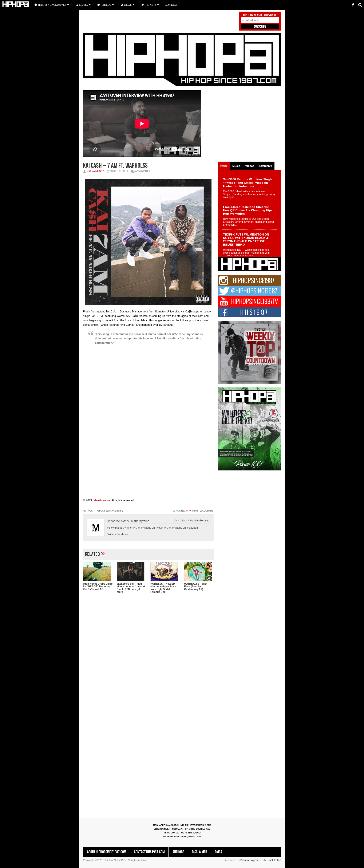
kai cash (106, 510)
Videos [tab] (249, 165)
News (128, 4)
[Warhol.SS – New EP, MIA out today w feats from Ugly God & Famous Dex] (165, 571)
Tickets (150, 4)
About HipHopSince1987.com (106, 852)
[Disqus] (148, 651)
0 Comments (142, 171)
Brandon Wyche (249, 860)
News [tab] (223, 165)
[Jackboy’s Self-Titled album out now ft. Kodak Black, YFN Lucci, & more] (131, 571)
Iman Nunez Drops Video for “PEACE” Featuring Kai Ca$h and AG (97, 586)
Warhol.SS (117, 510)
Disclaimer (199, 852)
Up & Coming (206, 510)
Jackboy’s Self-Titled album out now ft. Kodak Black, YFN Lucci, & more (131, 587)
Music (195, 510)
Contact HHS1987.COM (149, 852)
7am (99, 510)
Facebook (122, 534)
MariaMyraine (95, 171)
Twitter (110, 534)
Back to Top (274, 860)
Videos (106, 4)
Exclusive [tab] (265, 165)
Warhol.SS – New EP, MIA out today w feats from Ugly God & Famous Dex (163, 587)
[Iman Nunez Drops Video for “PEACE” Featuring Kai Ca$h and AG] (97, 571)
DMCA (218, 852)
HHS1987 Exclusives (52, 4)
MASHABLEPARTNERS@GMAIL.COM (182, 836)
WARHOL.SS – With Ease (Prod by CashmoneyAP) (195, 586)
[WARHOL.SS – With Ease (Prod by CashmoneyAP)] (199, 571)
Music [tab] (236, 165)
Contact (171, 4)
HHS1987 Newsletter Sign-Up (260, 15)
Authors (178, 852)
